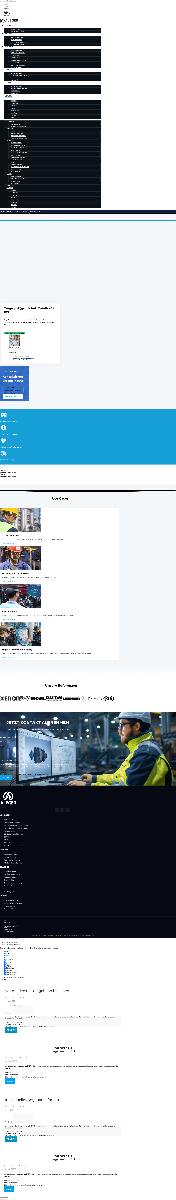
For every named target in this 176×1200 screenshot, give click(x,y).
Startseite (3, 214)
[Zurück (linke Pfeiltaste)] (1, 1199)
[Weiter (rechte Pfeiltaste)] (3, 1199)
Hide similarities (11, 942)
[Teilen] (5, 1197)
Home (3, 211)
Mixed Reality (15, 93)
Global (6, 5)
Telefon (3, 741)
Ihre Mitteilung (6, 760)
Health (6, 8)
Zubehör (18, 214)
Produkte (9, 69)
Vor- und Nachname (13, 997)
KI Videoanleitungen (18, 32)
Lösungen (9, 25)
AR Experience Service (18, 44)
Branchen (9, 46)
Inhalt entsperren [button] (7, 772)
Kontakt (8, 95)
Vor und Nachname (8, 737)
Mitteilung (9, 1013)
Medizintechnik (16, 67)
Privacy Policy (71, 935)
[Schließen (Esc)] (7, 1197)
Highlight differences (13, 944)
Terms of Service (84, 935)
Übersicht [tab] (4, 471)
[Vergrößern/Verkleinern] (1, 1197)
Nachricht (9, 1122)
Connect (7, 6)
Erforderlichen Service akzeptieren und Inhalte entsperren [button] (24, 774)
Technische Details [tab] (8, 472)
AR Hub (8, 82)
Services (8, 33)
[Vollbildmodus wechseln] (3, 1197)
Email (2, 746)
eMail (7, 1111)
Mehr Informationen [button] (8, 770)
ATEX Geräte (15, 80)
